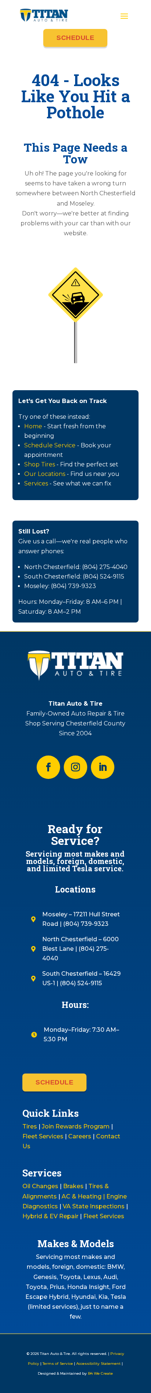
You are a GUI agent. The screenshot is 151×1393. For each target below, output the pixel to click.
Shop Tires (39, 464)
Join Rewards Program (76, 1126)
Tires (29, 1126)
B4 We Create (100, 1373)
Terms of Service (58, 1363)
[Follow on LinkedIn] (102, 767)
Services (36, 483)
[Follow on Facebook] (48, 767)
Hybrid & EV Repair (50, 1216)
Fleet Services (42, 1136)
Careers (79, 1136)
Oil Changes (40, 1186)
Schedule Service (50, 445)
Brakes (73, 1186)
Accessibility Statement (98, 1363)
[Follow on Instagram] (75, 767)
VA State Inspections (94, 1206)
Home (33, 426)
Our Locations (44, 473)
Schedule (75, 37)
